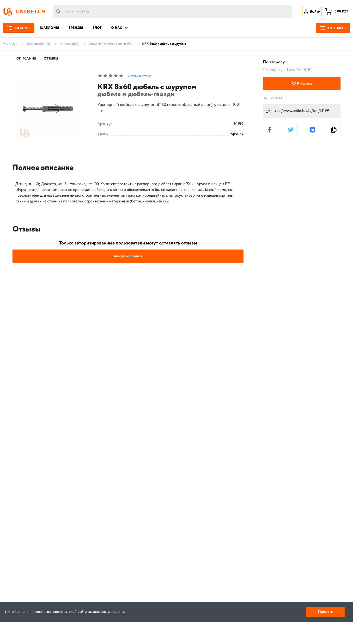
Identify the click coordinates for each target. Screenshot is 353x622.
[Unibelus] (24, 11)
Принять (325, 612)
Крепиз (236, 134)
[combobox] (172, 11)
